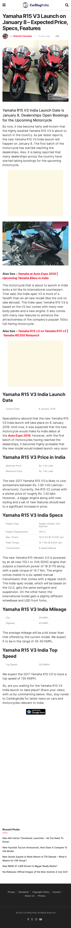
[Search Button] (67, 5)
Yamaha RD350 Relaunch (21, 335)
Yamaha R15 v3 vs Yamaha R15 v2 (42, 331)
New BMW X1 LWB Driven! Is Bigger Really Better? (29, 866)
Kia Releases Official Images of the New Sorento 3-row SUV (35, 871)
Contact (57, 892)
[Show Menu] (4, 5)
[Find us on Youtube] (40, 919)
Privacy (11, 892)
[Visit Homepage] (35, 5)
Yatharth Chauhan (22, 36)
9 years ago (44, 36)
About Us (30, 895)
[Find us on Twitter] (32, 919)
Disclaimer (23, 892)
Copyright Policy (40, 892)
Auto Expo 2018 (19, 435)
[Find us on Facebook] (28, 919)
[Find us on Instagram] (36, 919)
